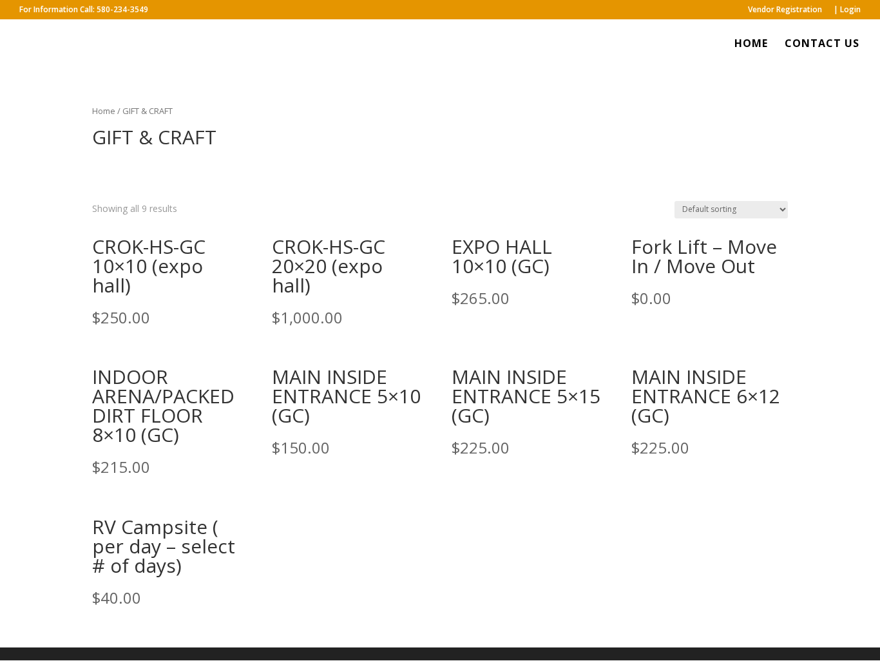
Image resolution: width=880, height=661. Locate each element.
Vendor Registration (785, 10)
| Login (847, 10)
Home (103, 111)
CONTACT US (822, 44)
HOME (751, 44)
